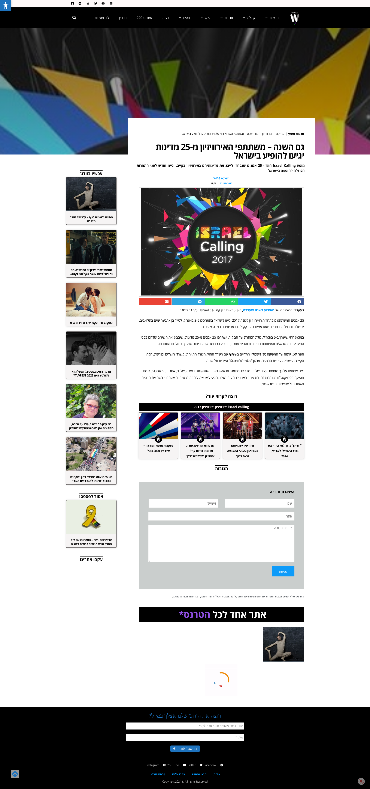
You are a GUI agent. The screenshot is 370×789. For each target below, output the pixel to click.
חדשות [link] (274, 17)
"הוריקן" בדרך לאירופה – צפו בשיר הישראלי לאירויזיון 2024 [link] (284, 450)
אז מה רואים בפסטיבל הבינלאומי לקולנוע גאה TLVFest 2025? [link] (91, 373)
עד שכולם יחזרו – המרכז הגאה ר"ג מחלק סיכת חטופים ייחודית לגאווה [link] (91, 542)
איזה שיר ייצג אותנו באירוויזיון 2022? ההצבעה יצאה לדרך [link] (242, 450)
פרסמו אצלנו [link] (157, 774)
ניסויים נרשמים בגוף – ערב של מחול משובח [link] (91, 219)
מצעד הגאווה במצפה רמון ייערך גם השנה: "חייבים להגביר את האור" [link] (91, 479)
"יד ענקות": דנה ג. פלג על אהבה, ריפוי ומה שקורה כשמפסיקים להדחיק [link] (91, 426)
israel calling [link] (238, 407)
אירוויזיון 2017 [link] (204, 407)
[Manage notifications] (361, 781)
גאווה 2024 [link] (144, 17)
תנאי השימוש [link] (254, 596)
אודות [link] (216, 774)
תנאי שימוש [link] (199, 774)
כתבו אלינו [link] (178, 774)
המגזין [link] (123, 17)
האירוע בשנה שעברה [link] (258, 310)
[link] (5, 5)
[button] (74, 17)
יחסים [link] (186, 17)
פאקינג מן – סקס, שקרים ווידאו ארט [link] (91, 323)
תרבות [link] (229, 17)
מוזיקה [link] (280, 134)
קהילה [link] (251, 17)
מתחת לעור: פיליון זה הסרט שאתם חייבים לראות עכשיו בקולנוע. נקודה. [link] (91, 272)
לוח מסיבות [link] (102, 17)
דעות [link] (165, 17)
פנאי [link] (207, 17)
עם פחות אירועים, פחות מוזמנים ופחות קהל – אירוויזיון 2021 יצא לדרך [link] (200, 450)
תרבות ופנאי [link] (296, 134)
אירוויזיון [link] (267, 134)
